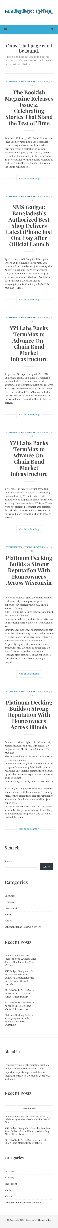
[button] (3, 29)
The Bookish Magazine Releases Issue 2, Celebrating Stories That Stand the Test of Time (29, 107)
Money (8, 920)
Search (8, 861)
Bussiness (10, 896)
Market (8, 914)
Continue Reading (29, 178)
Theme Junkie (44, 1220)
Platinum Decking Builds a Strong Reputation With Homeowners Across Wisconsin (29, 570)
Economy (9, 902)
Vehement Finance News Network (24, 82)
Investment (11, 908)
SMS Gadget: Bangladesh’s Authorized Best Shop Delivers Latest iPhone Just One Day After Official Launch (29, 225)
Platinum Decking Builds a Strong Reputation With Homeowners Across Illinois (29, 714)
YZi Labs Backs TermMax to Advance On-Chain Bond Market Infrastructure (29, 343)
